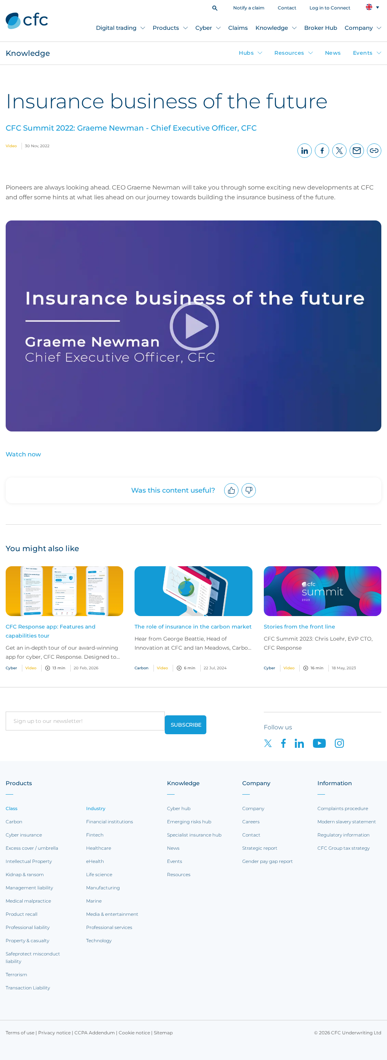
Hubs (246, 52)
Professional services (109, 927)
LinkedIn (305, 157)
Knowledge (271, 27)
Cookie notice (134, 1032)
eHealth (95, 861)
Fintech (95, 835)
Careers (251, 821)
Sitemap (163, 1032)
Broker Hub (320, 27)
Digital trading (116, 27)
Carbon (14, 821)
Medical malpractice (28, 901)
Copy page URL (374, 157)
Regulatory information (343, 835)
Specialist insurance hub (194, 835)
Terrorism (16, 974)
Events (363, 52)
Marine (94, 901)
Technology (98, 940)
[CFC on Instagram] (343, 742)
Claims (238, 27)
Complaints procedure (342, 808)
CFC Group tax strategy (343, 848)
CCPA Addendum (94, 1032)
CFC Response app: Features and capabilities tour (51, 631)
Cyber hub (178, 808)
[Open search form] (215, 7)
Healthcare (98, 848)
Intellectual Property (29, 861)
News (333, 52)
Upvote (231, 497)
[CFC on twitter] (272, 742)
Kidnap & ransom (25, 874)
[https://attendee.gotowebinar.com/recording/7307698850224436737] (193, 226)
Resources (289, 52)
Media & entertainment (112, 914)
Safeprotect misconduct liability (33, 957)
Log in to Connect (330, 8)
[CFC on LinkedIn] (304, 742)
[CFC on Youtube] (324, 742)
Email (357, 157)
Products (166, 27)
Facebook (322, 157)
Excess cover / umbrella (32, 848)
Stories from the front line (299, 626)
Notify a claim (249, 8)
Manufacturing (103, 888)
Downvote (249, 497)
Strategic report (259, 848)
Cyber (203, 27)
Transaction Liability (28, 988)
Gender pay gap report (267, 861)
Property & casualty (27, 940)
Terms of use (20, 1032)
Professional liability (28, 927)
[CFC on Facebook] (288, 742)
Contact (287, 8)
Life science (99, 874)
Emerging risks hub (189, 821)
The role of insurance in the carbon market (193, 626)
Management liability (29, 888)
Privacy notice (54, 1032)
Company (359, 27)
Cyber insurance (24, 835)
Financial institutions (109, 821)
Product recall (21, 914)
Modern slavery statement (346, 821)
